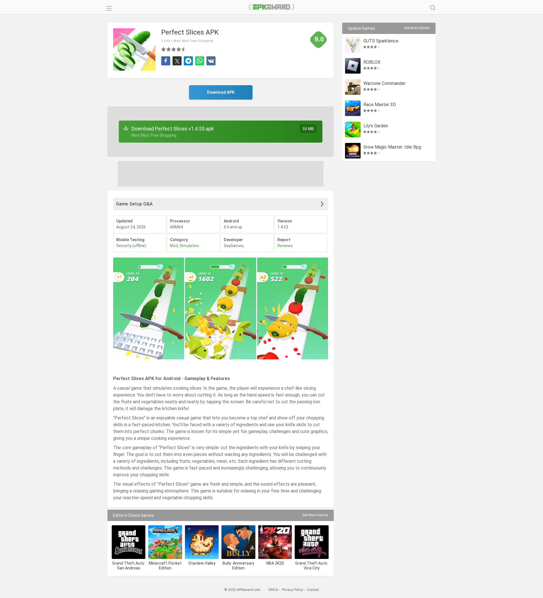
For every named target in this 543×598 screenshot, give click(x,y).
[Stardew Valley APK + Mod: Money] (202, 542)
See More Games (315, 515)
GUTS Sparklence (380, 41)
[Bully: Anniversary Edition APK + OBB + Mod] (238, 542)
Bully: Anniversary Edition (238, 565)
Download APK (220, 92)
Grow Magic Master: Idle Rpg (392, 147)
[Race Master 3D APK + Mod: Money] (353, 108)
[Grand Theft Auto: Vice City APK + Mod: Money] (311, 542)
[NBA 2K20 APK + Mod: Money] (275, 542)
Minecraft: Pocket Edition (165, 565)
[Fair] (168, 49)
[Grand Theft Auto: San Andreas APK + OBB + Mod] (128, 542)
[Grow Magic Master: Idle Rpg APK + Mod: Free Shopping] (353, 150)
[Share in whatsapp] (199, 60)
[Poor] (163, 49)
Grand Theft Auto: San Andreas (128, 565)
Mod (174, 245)
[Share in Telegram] (188, 60)
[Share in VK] (211, 60)
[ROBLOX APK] (353, 66)
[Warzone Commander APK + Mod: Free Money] (353, 87)
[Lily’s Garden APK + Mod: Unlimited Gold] (353, 129)
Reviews (285, 245)
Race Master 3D (379, 104)
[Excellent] (184, 49)
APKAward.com (271, 7)
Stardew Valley (202, 563)
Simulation (189, 245)
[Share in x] (177, 60)
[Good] (173, 49)
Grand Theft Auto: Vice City (311, 565)
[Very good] (179, 49)
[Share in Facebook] (165, 60)
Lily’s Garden (375, 126)
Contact (313, 590)
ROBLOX (371, 62)
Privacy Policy (292, 590)
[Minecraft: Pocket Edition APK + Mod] (165, 542)
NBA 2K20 (275, 563)
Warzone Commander (384, 83)
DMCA (273, 590)
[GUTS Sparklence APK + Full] (353, 44)
